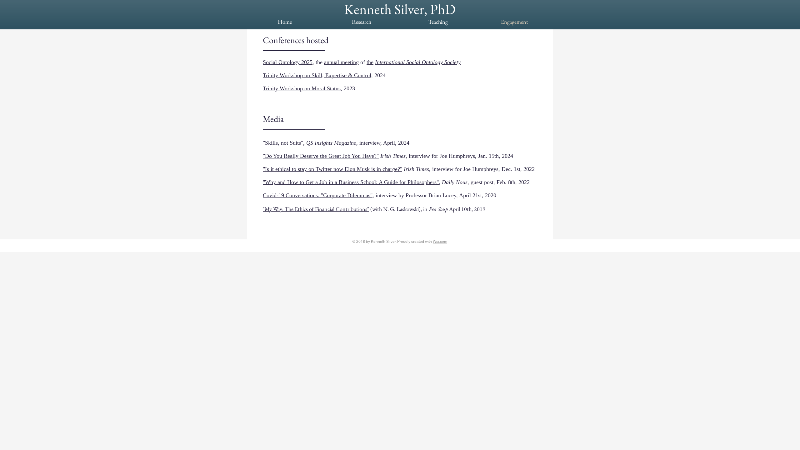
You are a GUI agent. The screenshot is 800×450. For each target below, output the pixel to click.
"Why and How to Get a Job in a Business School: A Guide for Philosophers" (351, 182)
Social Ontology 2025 (287, 62)
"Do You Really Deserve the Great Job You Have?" (321, 156)
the (370, 62)
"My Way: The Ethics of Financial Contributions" (316, 208)
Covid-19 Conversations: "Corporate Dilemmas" (317, 195)
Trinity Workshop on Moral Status (302, 88)
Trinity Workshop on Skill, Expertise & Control (317, 75)
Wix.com (440, 241)
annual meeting (341, 62)
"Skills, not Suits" (283, 143)
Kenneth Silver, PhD (400, 9)
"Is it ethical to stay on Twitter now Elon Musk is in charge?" (332, 169)
